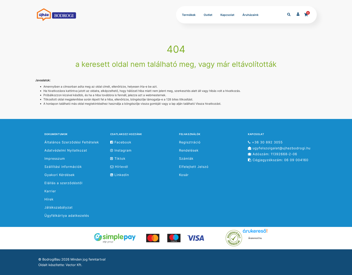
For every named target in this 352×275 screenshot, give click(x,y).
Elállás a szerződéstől (63, 183)
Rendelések (189, 150)
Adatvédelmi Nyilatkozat (65, 150)
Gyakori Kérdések (59, 175)
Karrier (50, 191)
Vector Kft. (74, 265)
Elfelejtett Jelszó (194, 167)
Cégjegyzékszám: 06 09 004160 (279, 160)
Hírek (49, 199)
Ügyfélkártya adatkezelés (66, 216)
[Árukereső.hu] (234, 238)
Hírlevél (121, 167)
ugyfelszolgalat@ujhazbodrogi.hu (280, 148)
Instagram (122, 150)
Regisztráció (190, 142)
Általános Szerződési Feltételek (71, 142)
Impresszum (54, 159)
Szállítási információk (63, 167)
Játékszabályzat (58, 207)
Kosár (184, 175)
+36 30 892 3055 (267, 142)
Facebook (122, 142)
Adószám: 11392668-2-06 (274, 154)
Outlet (208, 14)
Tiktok (119, 159)
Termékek (189, 14)
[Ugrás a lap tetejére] (339, 250)
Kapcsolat (227, 14)
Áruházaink (250, 14)
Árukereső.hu (255, 238)
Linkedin (121, 175)
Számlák (186, 159)
